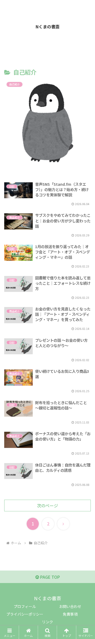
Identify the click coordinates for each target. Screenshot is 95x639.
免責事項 (70, 614)
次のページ (47, 505)
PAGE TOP (49, 577)
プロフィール (25, 606)
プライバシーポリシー (24, 614)
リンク (47, 621)
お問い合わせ (70, 606)
